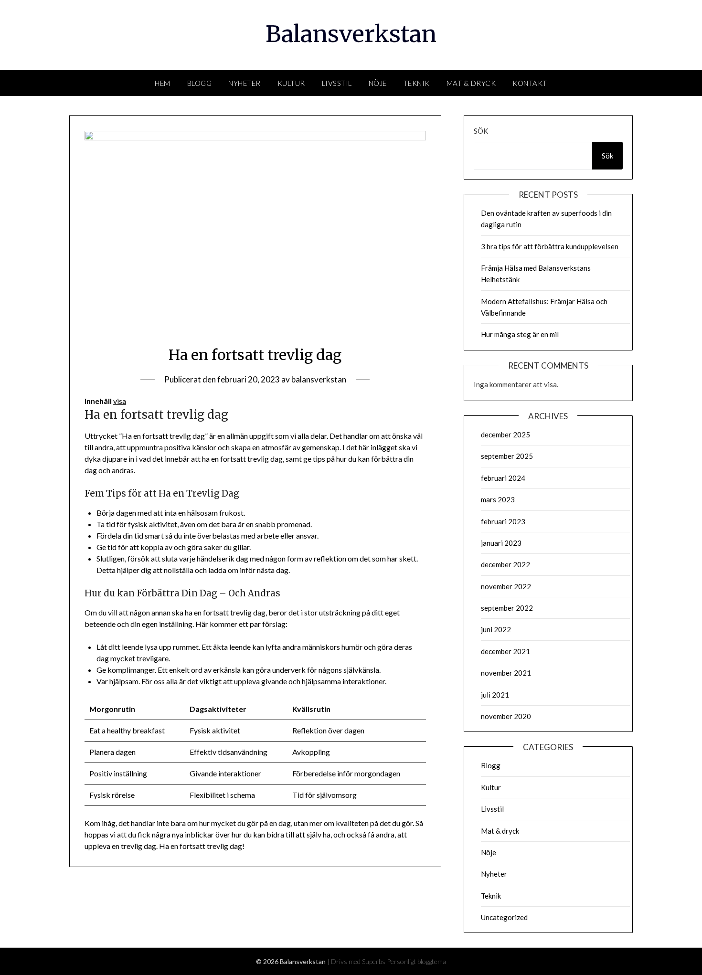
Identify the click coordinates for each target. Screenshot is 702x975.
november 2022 (506, 586)
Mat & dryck (471, 83)
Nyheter (244, 83)
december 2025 (505, 434)
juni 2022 (496, 629)
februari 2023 (503, 521)
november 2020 (506, 716)
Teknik (417, 83)
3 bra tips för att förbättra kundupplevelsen (549, 246)
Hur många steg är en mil (520, 334)
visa (119, 400)
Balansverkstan (351, 34)
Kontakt (529, 83)
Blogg (199, 83)
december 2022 (505, 564)
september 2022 (507, 608)
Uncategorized (504, 917)
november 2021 (506, 672)
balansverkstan (318, 379)
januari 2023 (501, 543)
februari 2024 (503, 478)
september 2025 (507, 456)
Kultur (291, 83)
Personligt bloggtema (416, 961)
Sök (481, 131)
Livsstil (337, 83)
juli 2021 (495, 694)
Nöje (378, 83)
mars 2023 (498, 499)
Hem (162, 83)
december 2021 (505, 651)
